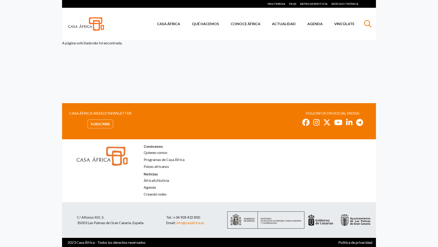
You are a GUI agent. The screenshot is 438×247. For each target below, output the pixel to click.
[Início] (88, 24)
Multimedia (276, 3)
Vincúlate (344, 23)
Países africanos (156, 166)
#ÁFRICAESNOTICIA (314, 3)
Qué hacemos (205, 23)
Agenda (315, 23)
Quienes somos (155, 152)
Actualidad (284, 23)
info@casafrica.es (190, 222)
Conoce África (245, 23)
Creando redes (155, 194)
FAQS (292, 3)
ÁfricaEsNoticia (156, 180)
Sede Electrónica (344, 3)
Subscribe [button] (100, 124)
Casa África (168, 23)
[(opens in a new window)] (305, 122)
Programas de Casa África (164, 159)
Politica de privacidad (355, 242)
